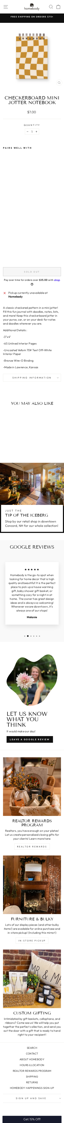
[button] (31, 1119)
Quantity (32, 125)
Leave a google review (30, 739)
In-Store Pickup (32, 940)
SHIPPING (32, 1076)
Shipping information (32, 377)
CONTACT (32, 1053)
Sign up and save (31, 1098)
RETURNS (32, 1082)
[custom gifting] (32, 978)
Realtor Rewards (32, 846)
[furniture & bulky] (32, 884)
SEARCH (32, 1047)
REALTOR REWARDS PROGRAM (32, 1070)
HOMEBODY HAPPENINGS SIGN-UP (32, 1088)
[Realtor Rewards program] (32, 786)
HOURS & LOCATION (32, 1065)
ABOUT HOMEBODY (32, 1059)
